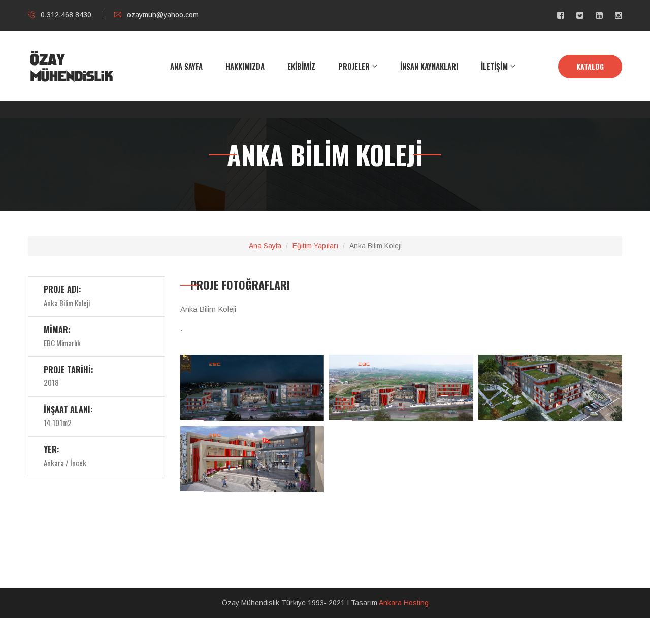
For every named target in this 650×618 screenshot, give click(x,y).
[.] (252, 391)
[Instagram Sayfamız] (618, 15)
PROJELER (354, 66)
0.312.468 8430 (66, 14)
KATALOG (590, 66)
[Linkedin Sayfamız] (599, 15)
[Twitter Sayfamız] (579, 15)
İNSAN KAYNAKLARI (429, 66)
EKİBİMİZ (301, 66)
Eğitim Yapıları (315, 246)
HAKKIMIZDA (245, 66)
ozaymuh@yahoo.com (163, 14)
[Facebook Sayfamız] (560, 15)
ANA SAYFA (186, 66)
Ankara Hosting (404, 603)
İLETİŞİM (494, 66)
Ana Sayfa (265, 246)
